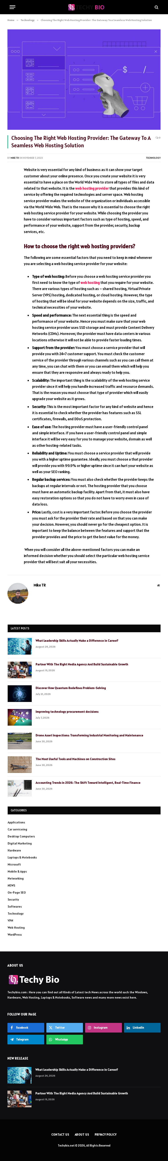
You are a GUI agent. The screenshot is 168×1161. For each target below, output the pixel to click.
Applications (16, 822)
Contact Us (60, 1134)
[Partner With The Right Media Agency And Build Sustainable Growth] (20, 670)
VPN (10, 920)
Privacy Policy (106, 1134)
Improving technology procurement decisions (67, 712)
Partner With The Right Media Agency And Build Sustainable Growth (82, 664)
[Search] (156, 7)
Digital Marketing (20, 843)
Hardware (14, 850)
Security (13, 899)
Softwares (15, 906)
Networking (16, 878)
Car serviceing (17, 829)
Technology (153, 157)
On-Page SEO (17, 892)
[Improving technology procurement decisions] (20, 717)
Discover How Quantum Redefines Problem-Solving (71, 688)
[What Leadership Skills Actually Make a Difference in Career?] (20, 646)
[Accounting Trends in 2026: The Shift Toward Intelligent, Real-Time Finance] (20, 788)
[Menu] (12, 7)
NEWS (11, 885)
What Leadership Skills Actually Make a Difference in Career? (77, 641)
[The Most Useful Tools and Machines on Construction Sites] (20, 764)
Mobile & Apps (17, 871)
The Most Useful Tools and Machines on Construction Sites (75, 759)
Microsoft (14, 864)
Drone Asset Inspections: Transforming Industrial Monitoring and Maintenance (89, 735)
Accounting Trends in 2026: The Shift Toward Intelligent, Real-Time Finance (88, 783)
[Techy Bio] (86, 7)
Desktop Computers (21, 836)
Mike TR (15, 157)
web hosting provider (92, 188)
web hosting (90, 282)
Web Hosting (16, 928)
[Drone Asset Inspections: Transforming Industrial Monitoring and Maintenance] (20, 741)
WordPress (15, 935)
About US (82, 1134)
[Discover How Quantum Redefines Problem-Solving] (20, 693)
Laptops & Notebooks (22, 857)
